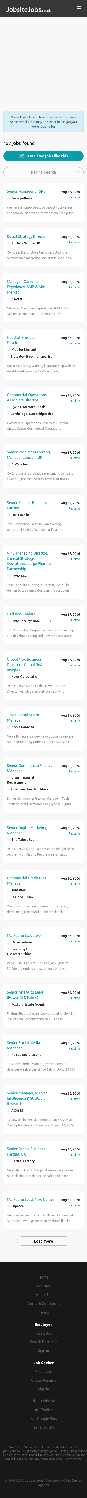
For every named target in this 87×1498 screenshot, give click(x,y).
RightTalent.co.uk (12, 1451)
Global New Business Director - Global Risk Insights (25, 664)
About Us (44, 1295)
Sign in (43, 1350)
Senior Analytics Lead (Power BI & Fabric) (25, 995)
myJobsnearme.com (48, 1458)
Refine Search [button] (43, 172)
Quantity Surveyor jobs (41, 1451)
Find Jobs (43, 1371)
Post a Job (43, 1333)
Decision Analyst (21, 614)
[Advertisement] (43, 60)
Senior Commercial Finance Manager (29, 768)
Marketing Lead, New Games (31, 1199)
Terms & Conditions (43, 1303)
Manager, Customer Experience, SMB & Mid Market (26, 286)
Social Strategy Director (27, 236)
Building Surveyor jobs (72, 1451)
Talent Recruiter (50, 1454)
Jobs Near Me (69, 1447)
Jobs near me (73, 1458)
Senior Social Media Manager (23, 1045)
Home (43, 1277)
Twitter (47, 1410)
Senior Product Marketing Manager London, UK (28, 454)
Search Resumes (43, 1342)
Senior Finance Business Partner (27, 505)
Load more (43, 1241)
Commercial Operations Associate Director (27, 397)
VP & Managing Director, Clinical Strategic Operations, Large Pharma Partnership (29, 561)
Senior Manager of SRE (26, 191)
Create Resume (43, 1380)
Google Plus (47, 1419)
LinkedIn (47, 1427)
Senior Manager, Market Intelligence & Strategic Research (27, 1098)
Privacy (44, 1312)
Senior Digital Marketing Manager (27, 830)
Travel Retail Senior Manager (23, 717)
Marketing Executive (24, 935)
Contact (43, 1286)
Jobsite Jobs (34, 1480)
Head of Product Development (21, 340)
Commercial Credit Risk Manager (26, 880)
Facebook (47, 1401)
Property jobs (24, 1458)
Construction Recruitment (20, 1454)
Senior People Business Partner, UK (26, 1151)
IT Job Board (49, 1447)
